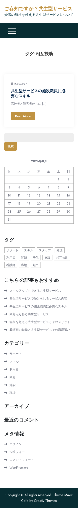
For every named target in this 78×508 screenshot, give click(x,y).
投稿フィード (19, 452)
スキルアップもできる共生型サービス (35, 290)
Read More (23, 116)
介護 (60, 250)
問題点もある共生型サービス (29, 314)
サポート (12, 250)
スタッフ (45, 250)
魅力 (36, 265)
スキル (28, 250)
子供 (36, 257)
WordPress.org (19, 467)
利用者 (10, 257)
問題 (24, 257)
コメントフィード (22, 460)
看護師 (10, 265)
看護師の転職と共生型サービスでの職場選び (40, 330)
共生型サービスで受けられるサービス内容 (38, 298)
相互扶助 (62, 257)
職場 (24, 265)
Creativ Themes (45, 500)
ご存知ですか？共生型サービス (38, 9)
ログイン (16, 444)
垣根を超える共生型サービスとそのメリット (40, 322)
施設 (47, 257)
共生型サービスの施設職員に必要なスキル (38, 306)
